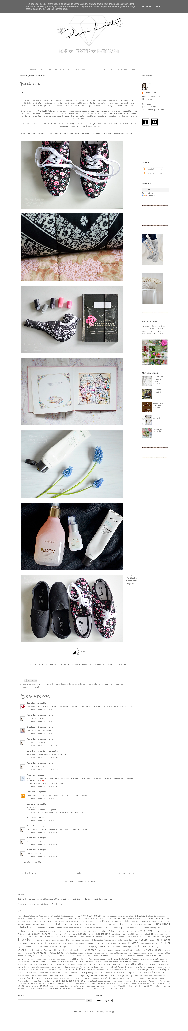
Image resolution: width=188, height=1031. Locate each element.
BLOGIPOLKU (99, 664)
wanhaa (167, 986)
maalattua (140, 950)
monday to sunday (52, 956)
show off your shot (105, 973)
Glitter (56, 934)
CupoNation (90, 928)
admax (131, 916)
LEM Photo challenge (121, 947)
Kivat (58, 943)
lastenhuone (45, 947)
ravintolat (140, 967)
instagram (165, 937)
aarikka (106, 916)
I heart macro (84, 937)
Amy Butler (22, 919)
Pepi (29, 775)
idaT (105, 937)
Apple (62, 919)
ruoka (66, 969)
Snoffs (45, 976)
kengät (55, 684)
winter (25, 988)
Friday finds (24, 934)
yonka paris (105, 989)
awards (144, 919)
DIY (136, 928)
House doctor (160, 934)
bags (151, 919)
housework (34, 937)
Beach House (32, 921)
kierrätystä (29, 943)
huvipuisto (60, 937)
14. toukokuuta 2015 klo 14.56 (42, 833)
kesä (159, 940)
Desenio (109, 928)
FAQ (89, 931)
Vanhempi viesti (127, 873)
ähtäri (134, 989)
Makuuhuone (56, 953)
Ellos (168, 928)
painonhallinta (146, 962)
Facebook (83, 931)
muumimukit (157, 956)
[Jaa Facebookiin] (33, 680)
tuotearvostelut (97, 984)
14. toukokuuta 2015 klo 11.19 (42, 770)
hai (89, 934)
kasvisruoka (117, 940)
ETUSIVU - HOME (29, 69)
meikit (160, 953)
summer (103, 975)
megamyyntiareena (148, 953)
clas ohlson (109, 925)
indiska (137, 937)
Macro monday (154, 950)
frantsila (166, 931)
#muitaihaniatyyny (69, 916)
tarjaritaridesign (140, 978)
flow (137, 931)
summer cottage (116, 976)
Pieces (86, 964)
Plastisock (40, 967)
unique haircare (163, 984)
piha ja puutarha (148, 964)
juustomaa (85, 940)
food (157, 931)
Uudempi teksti (30, 873)
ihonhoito (113, 937)
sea (169, 970)
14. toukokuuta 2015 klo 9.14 (42, 722)
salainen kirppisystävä (114, 970)
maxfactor (128, 953)
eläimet (21, 931)
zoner (126, 989)
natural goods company (58, 959)
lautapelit (64, 947)
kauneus (133, 940)
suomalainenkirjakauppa (153, 976)
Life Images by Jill (37, 751)
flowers (146, 931)
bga (75, 921)
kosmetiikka (67, 684)
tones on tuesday (55, 984)
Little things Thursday (40, 950)
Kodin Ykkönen (67, 943)
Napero (45, 959)
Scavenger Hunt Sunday (151, 969)
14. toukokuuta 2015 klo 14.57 (42, 845)
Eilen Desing (150, 928)
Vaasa (21, 986)
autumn (122, 918)
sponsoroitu (26, 687)
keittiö (143, 940)
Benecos (62, 921)
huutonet (51, 937)
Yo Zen (97, 989)
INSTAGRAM (108, 69)
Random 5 (122, 967)
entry (52, 931)
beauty (43, 921)
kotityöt (104, 943)
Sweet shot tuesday (39, 978)
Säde (77, 978)
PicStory (80, 964)
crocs (59, 928)
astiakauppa (100, 919)
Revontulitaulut (49, 970)
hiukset (146, 934)
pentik (26, 964)
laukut (55, 947)
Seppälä (21, 973)
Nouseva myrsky (139, 959)
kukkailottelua (118, 943)
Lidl (135, 947)
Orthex (116, 962)
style (37, 687)
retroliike (37, 970)
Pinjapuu (31, 967)
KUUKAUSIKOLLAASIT (126, 69)
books (143, 921)
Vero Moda (90, 986)
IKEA (130, 937)
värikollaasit (142, 986)
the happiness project (70, 981)
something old (55, 976)
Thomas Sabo (154, 981)
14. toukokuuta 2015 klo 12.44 (42, 799)
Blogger (113, 1012)
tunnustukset (81, 984)
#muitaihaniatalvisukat (49, 916)
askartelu (89, 919)
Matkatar (31, 703)
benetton (69, 921)
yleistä (81, 988)
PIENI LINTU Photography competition (109, 965)
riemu (60, 970)
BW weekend (38, 924)
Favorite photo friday (104, 931)
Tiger (162, 981)
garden (36, 934)
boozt (149, 921)
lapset (29, 947)
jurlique (45, 684)
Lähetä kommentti (32, 862)
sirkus (146, 973)
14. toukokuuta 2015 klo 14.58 (42, 857)
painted (156, 962)
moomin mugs (67, 956)
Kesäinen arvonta (157, 430)
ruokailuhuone (81, 969)
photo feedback (36, 964)
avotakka (136, 919)
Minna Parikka (38, 956)
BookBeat (135, 921)
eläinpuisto (32, 931)
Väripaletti (156, 986)
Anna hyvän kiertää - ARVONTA (158, 405)
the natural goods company (98, 981)
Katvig (125, 940)
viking (107, 986)
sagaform (100, 970)
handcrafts (103, 934)
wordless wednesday (62, 988)
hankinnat (117, 934)
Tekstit (149, 169)
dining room (121, 928)
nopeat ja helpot (109, 959)
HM (152, 934)
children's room (78, 924)
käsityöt (164, 943)
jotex (61, 940)
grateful (63, 934)
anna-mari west (45, 919)
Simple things (124, 973)
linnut (22, 950)
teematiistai (164, 978)
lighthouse (160, 947)
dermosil (100, 928)
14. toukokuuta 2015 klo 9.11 (42, 710)
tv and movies (129, 984)
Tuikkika (69, 984)
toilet (30, 984)
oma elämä (76, 962)
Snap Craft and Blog (33, 976)
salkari (127, 970)
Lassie (35, 947)
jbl (35, 940)
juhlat (67, 940)
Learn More (148, 6)
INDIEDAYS (64, 664)
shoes (97, 684)
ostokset (87, 684)
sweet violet (60, 978)
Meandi (136, 953)
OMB (97, 962)
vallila (52, 986)
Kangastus (98, 940)
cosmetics (34, 684)
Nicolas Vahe (86, 959)
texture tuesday (46, 981)
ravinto (130, 967)
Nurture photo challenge (43, 962)
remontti (166, 967)
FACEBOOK (80, 69)
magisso (21, 953)
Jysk (91, 940)
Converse (33, 928)
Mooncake (81, 956)
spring (85, 975)
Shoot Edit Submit (60, 973)
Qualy (96, 967)
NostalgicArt (125, 959)
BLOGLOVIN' (112, 664)
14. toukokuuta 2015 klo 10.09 (42, 758)
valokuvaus (79, 986)
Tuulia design (116, 983)
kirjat (40, 943)
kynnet (155, 944)
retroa (29, 970)
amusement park (163, 916)
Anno (56, 919)
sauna (134, 970)
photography (69, 965)
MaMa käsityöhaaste (74, 953)
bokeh (128, 921)
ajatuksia (140, 916)
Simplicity (137, 973)
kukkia (133, 943)
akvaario (152, 916)
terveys (33, 981)
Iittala (123, 937)
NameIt (39, 959)
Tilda (168, 981)
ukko (153, 983)
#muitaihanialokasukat (28, 916)
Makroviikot (40, 953)
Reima (160, 967)
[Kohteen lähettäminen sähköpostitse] (25, 680)
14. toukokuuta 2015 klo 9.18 (42, 746)
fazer (119, 931)
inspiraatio (153, 937)
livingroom (89, 950)
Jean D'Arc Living (44, 940)
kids (19, 944)
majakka (29, 953)
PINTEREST (94, 69)
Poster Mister (50, 967)
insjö (144, 937)
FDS (123, 931)
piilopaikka (165, 964)
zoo (130, 989)
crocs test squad (71, 928)
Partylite (166, 962)
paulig (20, 965)
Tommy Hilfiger (40, 983)
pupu (90, 967)
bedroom (52, 921)
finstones (129, 931)
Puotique (83, 967)
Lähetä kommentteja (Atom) (82, 881)
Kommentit (150, 174)
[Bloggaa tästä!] (27, 680)
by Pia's (49, 925)
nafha (26, 959)
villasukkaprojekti (125, 986)
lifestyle (145, 946)
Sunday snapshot (134, 976)
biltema (80, 921)
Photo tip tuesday (52, 965)
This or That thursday (136, 981)
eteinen (66, 931)
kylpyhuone (146, 944)
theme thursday (117, 981)
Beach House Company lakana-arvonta (159, 380)
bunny (167, 921)
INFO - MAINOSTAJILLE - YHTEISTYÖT (56, 69)
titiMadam (22, 984)
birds (97, 921)
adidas (125, 916)
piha (133, 964)
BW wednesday (24, 924)
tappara (129, 978)
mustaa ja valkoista (119, 956)
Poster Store (63, 967)
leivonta (103, 946)
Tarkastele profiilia (153, 110)
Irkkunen (31, 792)
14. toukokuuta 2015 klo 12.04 (42, 787)
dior (132, 928)
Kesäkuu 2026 (149, 321)
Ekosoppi (160, 928)
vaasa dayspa (31, 986)
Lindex (167, 947)
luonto (127, 950)
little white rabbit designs (67, 950)
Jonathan (55, 940)
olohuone (63, 962)
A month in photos (90, 916)
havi (125, 934)
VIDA (102, 986)
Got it (159, 6)
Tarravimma (153, 978)
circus (99, 925)
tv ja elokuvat (144, 984)
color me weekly (146, 924)
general (47, 934)
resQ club (21, 970)
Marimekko (88, 953)
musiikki (105, 956)
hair (93, 934)
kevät (167, 940)
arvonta (78, 919)
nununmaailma (23, 962)
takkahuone (97, 978)
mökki (20, 959)
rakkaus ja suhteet (108, 967)
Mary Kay (109, 953)
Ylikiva (90, 989)
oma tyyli (90, 962)
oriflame (108, 962)
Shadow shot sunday (35, 973)
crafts (52, 928)
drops (141, 928)
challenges (62, 924)
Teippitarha (23, 981)
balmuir (167, 919)
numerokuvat (165, 959)
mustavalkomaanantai (138, 956)
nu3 (156, 959)
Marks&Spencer (99, 953)
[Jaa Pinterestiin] (35, 680)
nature (73, 958)
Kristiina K (33, 727)
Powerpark (75, 967)
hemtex (139, 934)
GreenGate (73, 934)
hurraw (43, 937)
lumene (110, 950)
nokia (96, 959)
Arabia (69, 919)
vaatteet (42, 986)
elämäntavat (43, 931)
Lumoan (117, 950)
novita (150, 959)
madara (167, 950)
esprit (59, 931)
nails (33, 959)
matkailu (118, 953)
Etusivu (78, 873)
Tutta (109, 983)
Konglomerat (80, 944)
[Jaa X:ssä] (30, 680)
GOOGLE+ (123, 664)
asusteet (111, 919)
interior (25, 939)
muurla (167, 956)
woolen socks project (39, 989)
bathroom (21, 921)
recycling (152, 967)
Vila (113, 986)
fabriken (75, 931)
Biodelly (89, 921)
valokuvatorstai (64, 986)
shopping (118, 684)
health (131, 934)
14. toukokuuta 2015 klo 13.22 (42, 821)
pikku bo (22, 967)
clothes (121, 924)
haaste (82, 934)
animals (31, 919)
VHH (97, 986)
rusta (93, 970)
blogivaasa (107, 921)
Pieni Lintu (33, 715)
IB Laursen (97, 937)
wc (19, 989)
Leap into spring (89, 947)
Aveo (130, 919)
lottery (101, 950)
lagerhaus (21, 947)
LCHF (79, 947)
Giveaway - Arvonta (158, 417)
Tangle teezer (118, 978)
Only (101, 962)
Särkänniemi (86, 978)
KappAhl (107, 940)
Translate (153, 196)
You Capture (117, 989)
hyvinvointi (71, 937)
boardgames (119, 921)
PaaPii (136, 962)
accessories (116, 916)
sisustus (157, 972)
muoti (78, 684)
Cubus (82, 928)
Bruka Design (158, 921)
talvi (106, 978)
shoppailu (107, 684)
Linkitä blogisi (157, 391)
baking (159, 918)
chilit (91, 924)
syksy (70, 978)
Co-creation (131, 924)
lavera (73, 947)
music (97, 956)
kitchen (50, 943)
